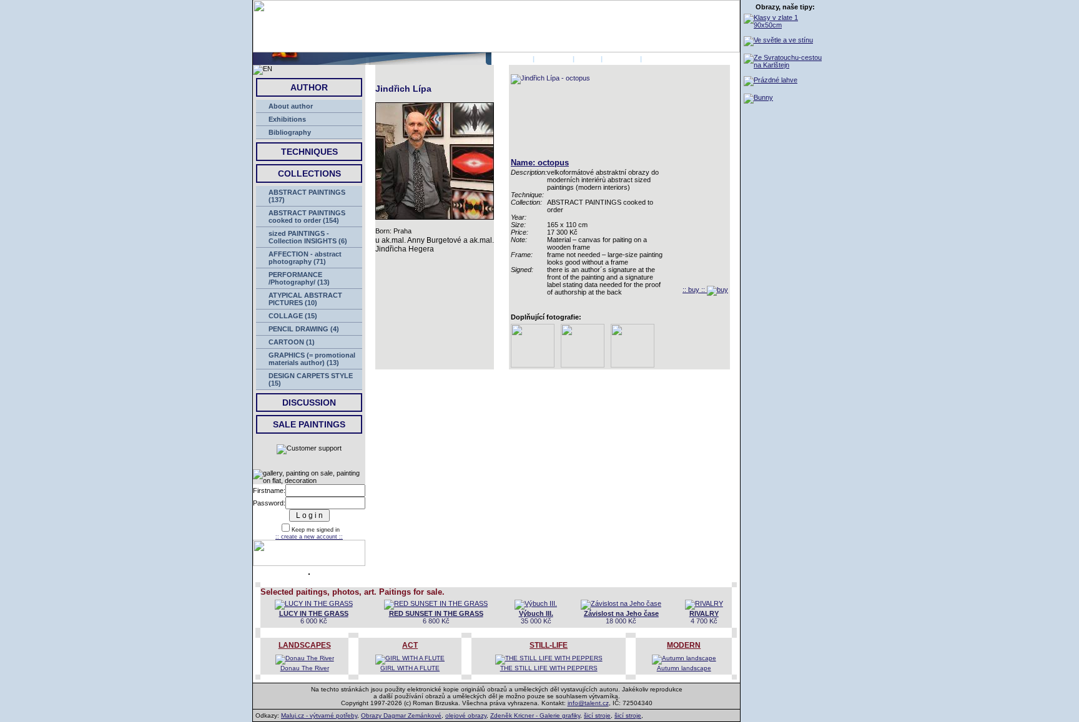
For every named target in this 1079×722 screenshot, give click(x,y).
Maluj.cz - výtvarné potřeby (319, 715)
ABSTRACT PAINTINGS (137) (307, 195)
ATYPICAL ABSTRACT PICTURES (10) (305, 298)
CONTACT (621, 58)
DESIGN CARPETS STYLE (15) (311, 379)
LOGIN (587, 58)
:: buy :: (694, 289)
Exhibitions (287, 119)
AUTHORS (553, 58)
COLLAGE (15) (293, 316)
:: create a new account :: (309, 537)
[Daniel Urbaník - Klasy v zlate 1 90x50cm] (785, 25)
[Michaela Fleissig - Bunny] (758, 97)
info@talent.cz (588, 703)
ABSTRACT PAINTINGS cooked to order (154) (307, 216)
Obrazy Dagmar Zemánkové (401, 715)
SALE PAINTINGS (309, 424)
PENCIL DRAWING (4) (304, 329)
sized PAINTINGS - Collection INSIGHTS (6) (308, 237)
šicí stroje (597, 715)
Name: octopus (540, 162)
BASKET (658, 58)
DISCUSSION (309, 402)
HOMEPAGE (511, 58)
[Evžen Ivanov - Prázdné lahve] (770, 80)
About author (291, 106)
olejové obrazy (465, 715)
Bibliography (290, 132)
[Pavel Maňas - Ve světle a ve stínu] (778, 40)
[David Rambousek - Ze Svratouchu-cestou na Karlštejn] (785, 65)
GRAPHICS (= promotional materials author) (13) (312, 358)
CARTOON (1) (292, 342)
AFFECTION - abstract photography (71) (305, 257)
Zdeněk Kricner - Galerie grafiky (535, 715)
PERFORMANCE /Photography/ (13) (299, 278)
